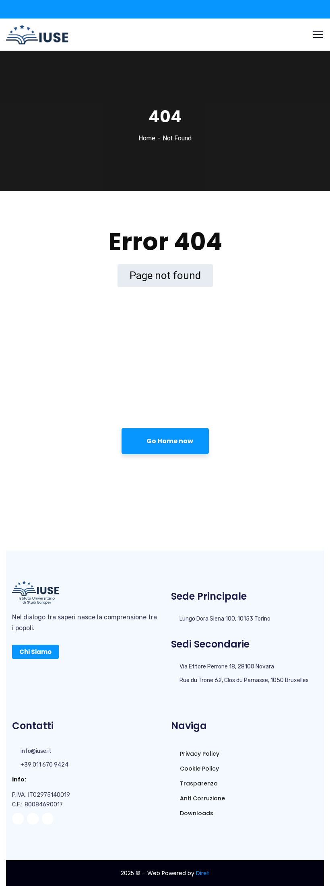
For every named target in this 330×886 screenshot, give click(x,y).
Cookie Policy (198, 769)
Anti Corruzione (201, 798)
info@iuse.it (36, 751)
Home (146, 138)
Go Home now (169, 441)
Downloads (195, 813)
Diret (202, 873)
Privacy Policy (198, 754)
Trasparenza (198, 783)
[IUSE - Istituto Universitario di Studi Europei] (37, 34)
